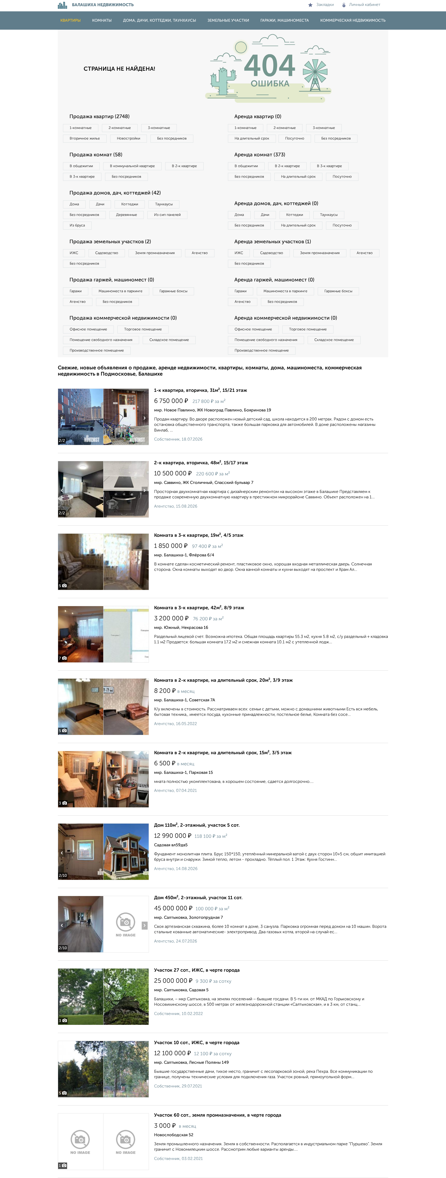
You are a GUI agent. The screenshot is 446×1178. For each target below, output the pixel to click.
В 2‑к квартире (184, 166)
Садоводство (106, 253)
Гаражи (76, 291)
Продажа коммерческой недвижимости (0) (123, 318)
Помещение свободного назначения (101, 340)
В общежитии (81, 166)
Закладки (325, 5)
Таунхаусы (164, 204)
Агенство (200, 253)
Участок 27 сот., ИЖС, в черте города (197, 970)
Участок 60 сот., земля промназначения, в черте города (217, 1115)
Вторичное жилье (85, 138)
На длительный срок (252, 138)
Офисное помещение (88, 329)
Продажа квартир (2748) (99, 116)
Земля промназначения (155, 253)
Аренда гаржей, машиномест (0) (274, 280)
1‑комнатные (81, 128)
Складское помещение (169, 340)
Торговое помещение (143, 329)
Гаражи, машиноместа (284, 20)
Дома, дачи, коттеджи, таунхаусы (159, 20)
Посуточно (294, 138)
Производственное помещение (97, 350)
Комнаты (102, 20)
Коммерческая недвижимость (353, 20)
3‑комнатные (159, 128)
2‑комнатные (120, 128)
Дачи (100, 204)
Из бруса (77, 225)
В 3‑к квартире (82, 176)
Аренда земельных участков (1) (272, 242)
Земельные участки (228, 20)
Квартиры (70, 20)
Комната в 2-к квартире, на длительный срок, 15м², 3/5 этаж (223, 753)
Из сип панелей (167, 215)
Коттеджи (129, 204)
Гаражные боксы (173, 291)
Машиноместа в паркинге (120, 291)
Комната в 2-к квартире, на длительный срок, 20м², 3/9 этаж (223, 680)
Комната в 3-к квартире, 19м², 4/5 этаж (198, 535)
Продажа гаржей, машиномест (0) (111, 280)
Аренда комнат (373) (259, 155)
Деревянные (126, 215)
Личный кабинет (364, 5)
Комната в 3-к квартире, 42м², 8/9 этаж (199, 608)
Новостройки (128, 138)
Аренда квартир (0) (257, 116)
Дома (74, 204)
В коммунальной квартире (132, 166)
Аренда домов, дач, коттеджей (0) (276, 203)
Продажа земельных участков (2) (110, 242)
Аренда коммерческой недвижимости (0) (285, 318)
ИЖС (74, 253)
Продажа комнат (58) (95, 155)
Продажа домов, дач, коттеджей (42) (115, 193)
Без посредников (172, 138)
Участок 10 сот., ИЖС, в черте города (197, 1043)
